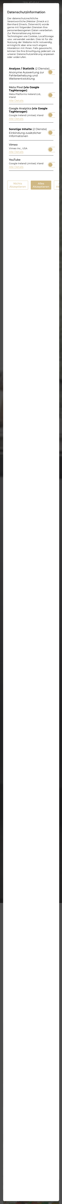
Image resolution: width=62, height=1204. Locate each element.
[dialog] (31, 602)
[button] (50, 72)
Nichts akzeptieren (17, 185)
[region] (31, 119)
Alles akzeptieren (41, 185)
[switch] (50, 71)
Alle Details (16, 100)
